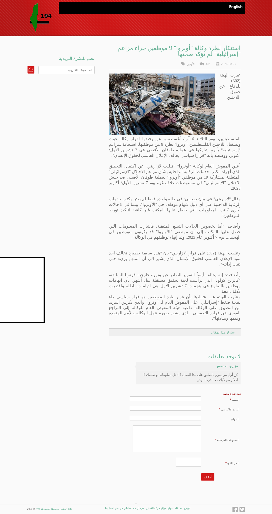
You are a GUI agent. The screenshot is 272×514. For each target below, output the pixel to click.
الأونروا (191, 64)
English (236, 6)
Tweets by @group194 (29, 259)
